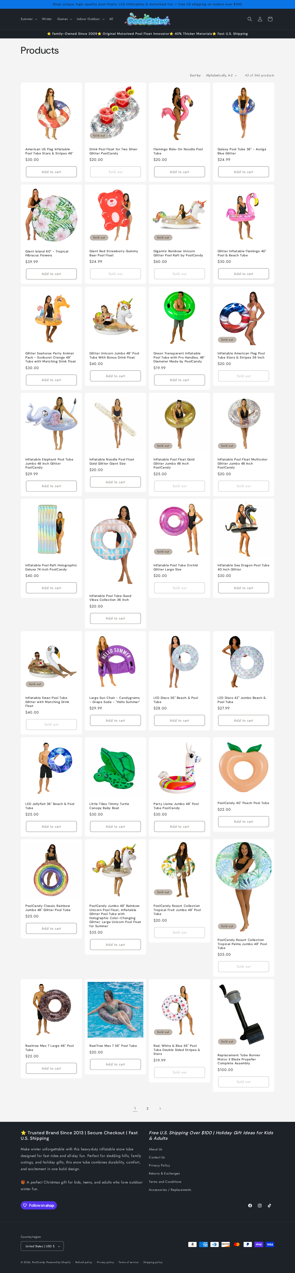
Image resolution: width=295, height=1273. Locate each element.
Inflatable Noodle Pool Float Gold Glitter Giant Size (112, 461)
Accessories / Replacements (170, 1189)
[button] (28, 19)
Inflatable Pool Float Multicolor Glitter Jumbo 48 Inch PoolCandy (242, 463)
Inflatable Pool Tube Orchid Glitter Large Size (175, 567)
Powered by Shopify (58, 1262)
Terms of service (129, 1262)
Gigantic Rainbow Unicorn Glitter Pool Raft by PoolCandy (178, 253)
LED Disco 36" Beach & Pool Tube (175, 700)
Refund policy (83, 1262)
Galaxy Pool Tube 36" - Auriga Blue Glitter (242, 151)
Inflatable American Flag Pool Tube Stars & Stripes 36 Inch (241, 355)
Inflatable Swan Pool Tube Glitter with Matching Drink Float (47, 702)
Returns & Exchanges (164, 1173)
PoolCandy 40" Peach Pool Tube (243, 803)
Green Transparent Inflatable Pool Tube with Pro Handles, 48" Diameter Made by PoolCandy (179, 357)
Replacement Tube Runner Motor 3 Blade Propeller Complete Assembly (239, 1059)
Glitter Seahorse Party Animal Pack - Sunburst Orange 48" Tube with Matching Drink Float (50, 357)
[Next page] (160, 1108)
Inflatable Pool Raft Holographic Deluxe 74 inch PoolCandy (51, 567)
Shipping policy (153, 1262)
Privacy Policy (159, 1165)
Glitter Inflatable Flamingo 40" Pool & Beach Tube (242, 253)
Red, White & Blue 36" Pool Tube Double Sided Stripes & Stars (176, 1050)
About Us (155, 1149)
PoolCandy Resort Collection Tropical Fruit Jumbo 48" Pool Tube (177, 910)
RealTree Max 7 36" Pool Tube (113, 1046)
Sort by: (195, 75)
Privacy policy (105, 1262)
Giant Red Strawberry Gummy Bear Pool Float (113, 253)
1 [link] (135, 1108)
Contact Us (157, 1157)
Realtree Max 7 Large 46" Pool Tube (49, 1048)
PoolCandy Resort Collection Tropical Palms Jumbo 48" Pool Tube (242, 944)
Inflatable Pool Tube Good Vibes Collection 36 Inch (110, 598)
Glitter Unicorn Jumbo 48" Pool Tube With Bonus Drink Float (114, 355)
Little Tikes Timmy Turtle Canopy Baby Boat (109, 806)
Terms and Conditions (165, 1181)
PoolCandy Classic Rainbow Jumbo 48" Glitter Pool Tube (48, 908)
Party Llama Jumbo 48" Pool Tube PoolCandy (176, 806)
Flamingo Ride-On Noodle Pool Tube (178, 151)
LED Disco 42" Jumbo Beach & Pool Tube (242, 700)
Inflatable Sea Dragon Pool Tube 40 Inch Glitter (244, 567)
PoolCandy (38, 1262)
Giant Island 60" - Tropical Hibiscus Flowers (46, 253)
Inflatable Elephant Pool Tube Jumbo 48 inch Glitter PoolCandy (49, 463)
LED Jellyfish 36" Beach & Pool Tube (49, 806)
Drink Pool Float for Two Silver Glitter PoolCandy (113, 151)
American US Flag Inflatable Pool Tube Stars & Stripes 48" (49, 151)
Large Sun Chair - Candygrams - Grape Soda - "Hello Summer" (114, 700)
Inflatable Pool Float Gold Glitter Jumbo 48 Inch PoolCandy (174, 463)
